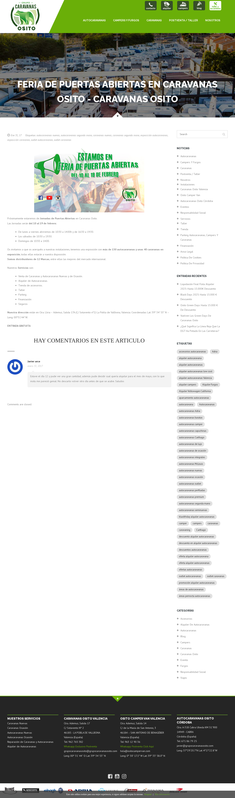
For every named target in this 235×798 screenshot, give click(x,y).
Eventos (184, 206)
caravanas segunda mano (126, 135)
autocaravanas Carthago (191, 437)
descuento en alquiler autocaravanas (198, 543)
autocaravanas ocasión (191, 477)
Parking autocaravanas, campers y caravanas (199, 237)
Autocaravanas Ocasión (19, 737)
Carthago (201, 530)
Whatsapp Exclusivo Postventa (80, 746)
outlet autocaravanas (42, 140)
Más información (162, 794)
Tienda (184, 229)
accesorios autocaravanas (192, 351)
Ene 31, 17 (16, 135)
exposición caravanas (18, 140)
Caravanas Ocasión (17, 728)
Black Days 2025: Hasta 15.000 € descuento (198, 297)
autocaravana (186, 404)
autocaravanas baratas (191, 417)
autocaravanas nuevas (48, 135)
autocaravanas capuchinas (192, 430)
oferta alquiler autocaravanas (194, 563)
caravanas (213, 523)
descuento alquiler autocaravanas (196, 536)
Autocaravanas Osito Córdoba (196, 201)
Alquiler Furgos (210, 384)
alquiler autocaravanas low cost (195, 371)
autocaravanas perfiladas (192, 490)
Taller (183, 223)
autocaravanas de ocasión (192, 450)
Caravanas (154, 20)
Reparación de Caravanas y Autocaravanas (30, 741)
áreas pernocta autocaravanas (194, 596)
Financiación (187, 245)
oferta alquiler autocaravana (193, 556)
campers (197, 523)
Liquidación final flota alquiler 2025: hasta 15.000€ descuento (198, 286)
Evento (184, 660)
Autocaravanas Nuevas (19, 732)
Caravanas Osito (189, 654)
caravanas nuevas (102, 135)
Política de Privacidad (192, 263)
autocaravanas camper (191, 424)
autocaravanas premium (191, 496)
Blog (183, 636)
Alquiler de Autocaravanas (194, 624)
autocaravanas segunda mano (76, 135)
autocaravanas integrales (192, 457)
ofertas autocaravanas (190, 569)
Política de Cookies (190, 257)
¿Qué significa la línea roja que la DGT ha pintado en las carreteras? (200, 329)
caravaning (184, 530)
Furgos (184, 666)
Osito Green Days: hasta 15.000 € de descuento (199, 307)
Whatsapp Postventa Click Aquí (137, 746)
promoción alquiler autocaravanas (197, 582)
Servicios (185, 218)
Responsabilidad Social (193, 212)
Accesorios (186, 618)
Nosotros (212, 20)
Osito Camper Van (190, 195)
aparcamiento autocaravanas (194, 397)
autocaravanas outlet (190, 483)
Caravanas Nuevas (17, 723)
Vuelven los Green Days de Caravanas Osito (195, 318)
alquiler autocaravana (190, 358)
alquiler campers (187, 384)
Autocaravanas (94, 20)
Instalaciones (187, 184)
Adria (214, 351)
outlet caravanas (62, 140)
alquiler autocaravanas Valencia (195, 378)
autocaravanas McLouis (191, 463)
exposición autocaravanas (154, 135)
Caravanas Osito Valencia (194, 189)
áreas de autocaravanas (191, 589)
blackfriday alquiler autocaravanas (196, 516)
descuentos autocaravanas (193, 549)
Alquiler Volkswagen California (195, 391)
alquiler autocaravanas (191, 364)
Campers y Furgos (126, 20)
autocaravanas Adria (189, 411)
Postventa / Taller (183, 20)
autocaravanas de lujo (190, 444)
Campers (185, 642)
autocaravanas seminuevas (193, 510)
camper (183, 523)
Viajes (183, 677)
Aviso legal (186, 251)
